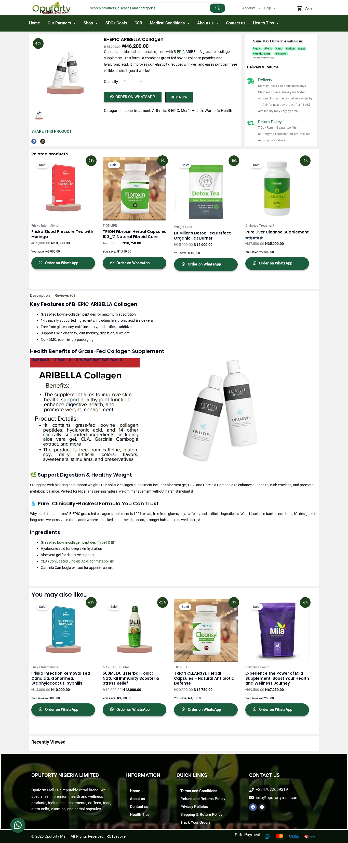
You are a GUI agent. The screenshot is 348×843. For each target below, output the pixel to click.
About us (205, 23)
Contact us (235, 23)
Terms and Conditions (198, 791)
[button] (251, 8)
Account (249, 8)
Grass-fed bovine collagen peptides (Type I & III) (78, 542)
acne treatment (137, 110)
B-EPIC (179, 52)
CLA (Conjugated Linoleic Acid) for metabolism (77, 561)
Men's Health (192, 110)
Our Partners (59, 23)
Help (267, 8)
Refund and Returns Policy (202, 798)
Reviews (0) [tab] (65, 295)
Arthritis (159, 110)
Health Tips (263, 23)
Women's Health (218, 110)
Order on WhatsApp (135, 97)
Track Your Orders (195, 822)
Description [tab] (40, 295)
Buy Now (179, 97)
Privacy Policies (194, 806)
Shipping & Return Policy (201, 814)
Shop (88, 23)
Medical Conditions (167, 23)
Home (34, 23)
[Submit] (217, 8)
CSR (138, 23)
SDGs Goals (116, 23)
